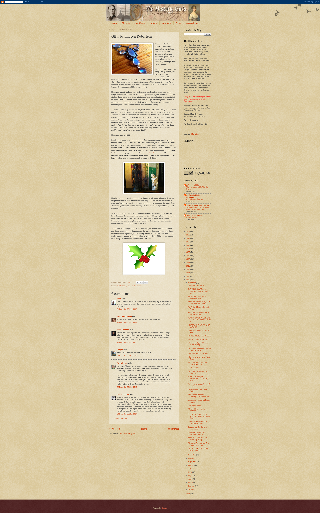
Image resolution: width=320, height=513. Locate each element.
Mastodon (194, 134)
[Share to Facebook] (144, 282)
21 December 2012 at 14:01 (127, 322)
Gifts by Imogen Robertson (197, 339)
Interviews (166, 22)
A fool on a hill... (192, 185)
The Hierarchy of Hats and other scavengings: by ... (199, 349)
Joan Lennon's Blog (194, 215)
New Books (139, 22)
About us (126, 22)
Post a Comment (120, 418)
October (191, 458)
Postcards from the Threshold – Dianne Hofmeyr (199, 313)
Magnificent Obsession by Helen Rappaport (197, 297)
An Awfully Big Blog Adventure (194, 196)
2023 (188, 242)
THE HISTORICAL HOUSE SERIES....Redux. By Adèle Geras (199, 416)
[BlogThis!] (140, 282)
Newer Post (114, 429)
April (190, 479)
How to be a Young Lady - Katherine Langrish (197, 433)
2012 (188, 280)
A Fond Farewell (191, 217)
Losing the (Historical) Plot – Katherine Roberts (198, 422)
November (192, 455)
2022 (188, 245)
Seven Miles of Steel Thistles (197, 205)
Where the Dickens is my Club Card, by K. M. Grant (199, 303)
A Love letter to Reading (194, 199)
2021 (188, 249)
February (191, 486)
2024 (188, 238)
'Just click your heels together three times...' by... (198, 363)
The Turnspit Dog (194, 368)
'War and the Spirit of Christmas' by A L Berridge (199, 344)
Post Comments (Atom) (127, 434)
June (190, 472)
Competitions (192, 22)
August (191, 465)
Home (114, 22)
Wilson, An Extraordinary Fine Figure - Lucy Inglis (198, 444)
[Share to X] (142, 282)
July (190, 469)
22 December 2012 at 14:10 (127, 387)
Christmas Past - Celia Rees (198, 354)
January (191, 489)
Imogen (120, 350)
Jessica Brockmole (124, 316)
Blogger (164, 508)
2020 (188, 252)
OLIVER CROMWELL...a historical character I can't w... (198, 291)
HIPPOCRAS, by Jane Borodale (199, 336)
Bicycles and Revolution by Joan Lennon (198, 428)
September (192, 462)
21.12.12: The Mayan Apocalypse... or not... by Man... (198, 378)
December (192, 283)
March (190, 482)
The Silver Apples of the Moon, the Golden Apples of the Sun (198, 208)
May (190, 476)
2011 (188, 494)
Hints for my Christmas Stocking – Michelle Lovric (198, 396)
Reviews (153, 22)
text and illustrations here (153, 153)
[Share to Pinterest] (147, 282)
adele (119, 299)
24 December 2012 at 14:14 (127, 414)
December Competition (196, 286)
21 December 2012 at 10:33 (127, 309)
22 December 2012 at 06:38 (127, 356)
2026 (188, 231)
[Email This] (137, 282)
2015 (188, 269)
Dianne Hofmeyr (123, 394)
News (178, 22)
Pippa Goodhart (123, 330)
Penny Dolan (122, 363)
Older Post (173, 429)
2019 (188, 256)
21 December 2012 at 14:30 (127, 342)
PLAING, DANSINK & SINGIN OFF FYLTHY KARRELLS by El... (199, 320)
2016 (188, 266)
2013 (188, 276)
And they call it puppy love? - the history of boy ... (198, 439)
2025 (188, 235)
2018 (188, 259)
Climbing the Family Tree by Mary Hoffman (198, 449)
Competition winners (195, 405)
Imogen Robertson (134, 286)
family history (122, 286)
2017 (188, 262)
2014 (188, 273)
